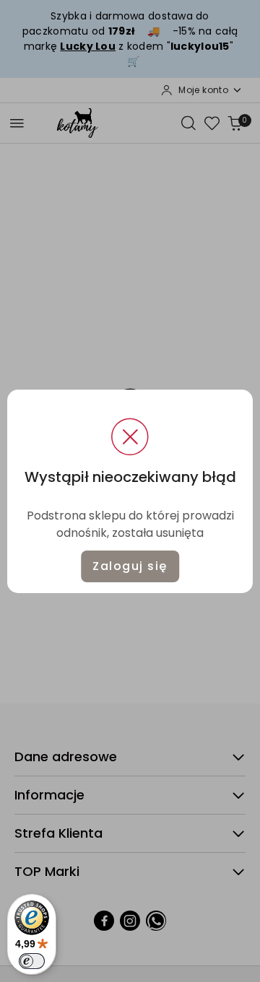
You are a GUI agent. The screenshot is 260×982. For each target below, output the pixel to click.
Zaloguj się (130, 566)
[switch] (32, 961)
